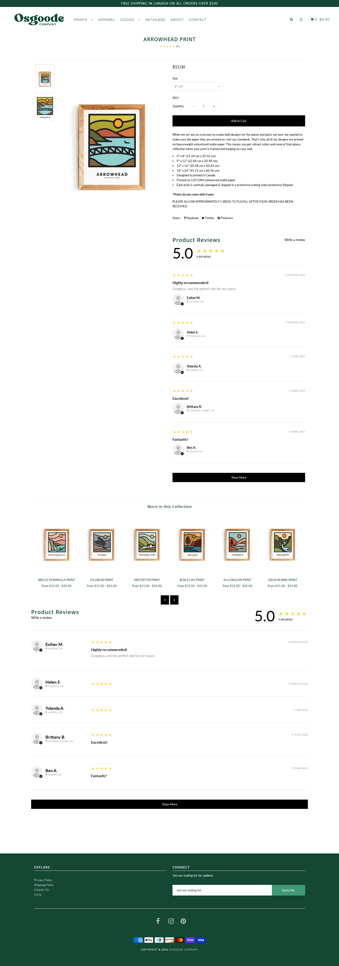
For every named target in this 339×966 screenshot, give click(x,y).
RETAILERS (155, 20)
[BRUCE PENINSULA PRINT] (56, 544)
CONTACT (198, 20)
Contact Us (41, 890)
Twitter (209, 218)
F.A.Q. (38, 894)
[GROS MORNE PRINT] (282, 544)
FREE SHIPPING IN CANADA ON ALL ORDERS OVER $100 (169, 3)
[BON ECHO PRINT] (192, 544)
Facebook (192, 218)
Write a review (295, 240)
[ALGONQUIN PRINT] (237, 544)
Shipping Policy (44, 885)
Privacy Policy (43, 880)
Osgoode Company (183, 949)
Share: (176, 218)
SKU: (175, 98)
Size (175, 78)
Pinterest (226, 218)
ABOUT (177, 20)
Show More (238, 477)
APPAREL (106, 20)
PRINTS (81, 20)
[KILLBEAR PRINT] (102, 544)
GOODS (128, 20)
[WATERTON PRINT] (147, 544)
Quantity (178, 106)
